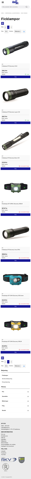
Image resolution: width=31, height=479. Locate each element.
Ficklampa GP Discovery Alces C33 (10, 158)
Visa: (2, 31)
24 (6, 31)
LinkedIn (3, 451)
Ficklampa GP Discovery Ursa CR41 (11, 249)
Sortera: (11, 31)
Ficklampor (5, 375)
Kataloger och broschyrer (7, 446)
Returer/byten (4, 442)
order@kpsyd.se (5, 427)
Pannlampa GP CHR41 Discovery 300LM (12, 203)
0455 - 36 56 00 (5, 425)
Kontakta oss (4, 436)
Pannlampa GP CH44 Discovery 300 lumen (13, 295)
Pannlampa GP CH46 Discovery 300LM (12, 341)
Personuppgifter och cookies (8, 444)
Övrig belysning (6, 382)
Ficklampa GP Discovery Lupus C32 (11, 112)
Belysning (24, 13)
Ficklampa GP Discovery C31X (9, 66)
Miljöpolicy (3, 441)
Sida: (2, 27)
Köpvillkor (3, 439)
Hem (2, 13)
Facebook (3, 452)
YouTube (3, 454)
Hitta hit (3, 437)
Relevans (17, 31)
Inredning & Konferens (12, 13)
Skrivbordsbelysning (7, 378)
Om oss (3, 434)
